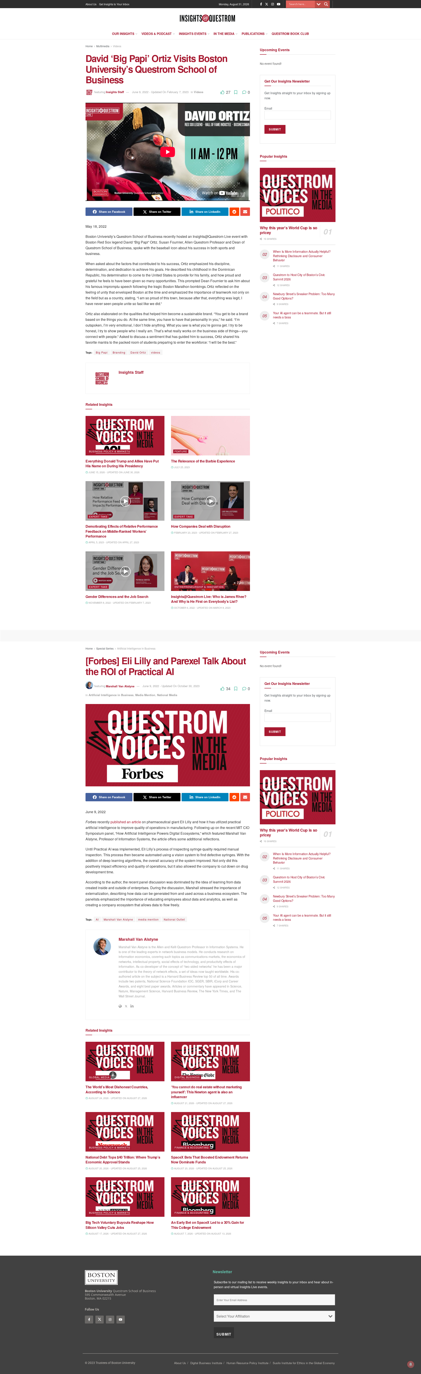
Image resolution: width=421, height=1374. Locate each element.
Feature (181, 451)
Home (89, 46)
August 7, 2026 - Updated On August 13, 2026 (202, 1233)
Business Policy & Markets (109, 451)
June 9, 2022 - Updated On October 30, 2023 (171, 686)
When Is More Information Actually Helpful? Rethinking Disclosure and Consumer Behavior (301, 255)
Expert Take (98, 516)
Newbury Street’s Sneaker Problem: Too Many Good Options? (304, 296)
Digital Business (187, 1077)
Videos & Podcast (156, 33)
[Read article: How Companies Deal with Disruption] (210, 501)
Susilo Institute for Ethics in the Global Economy (304, 1363)
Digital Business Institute (206, 1363)
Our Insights (123, 33)
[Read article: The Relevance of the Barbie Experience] (210, 435)
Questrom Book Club (290, 33)
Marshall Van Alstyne (120, 686)
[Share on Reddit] (234, 212)
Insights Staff (115, 92)
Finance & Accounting (192, 1147)
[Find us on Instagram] (272, 4)
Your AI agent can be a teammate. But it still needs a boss (302, 315)
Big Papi (102, 352)
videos (155, 352)
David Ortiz (138, 352)
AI (97, 919)
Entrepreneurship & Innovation (199, 587)
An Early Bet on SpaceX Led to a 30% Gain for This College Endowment (207, 1225)
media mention (148, 919)
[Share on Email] (245, 212)
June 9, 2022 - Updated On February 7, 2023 (160, 92)
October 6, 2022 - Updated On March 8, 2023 (201, 607)
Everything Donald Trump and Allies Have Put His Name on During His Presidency (122, 463)
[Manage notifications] (410, 1364)
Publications (253, 33)
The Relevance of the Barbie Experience (203, 461)
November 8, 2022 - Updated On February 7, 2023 (119, 602)
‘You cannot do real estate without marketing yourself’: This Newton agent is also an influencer (206, 1091)
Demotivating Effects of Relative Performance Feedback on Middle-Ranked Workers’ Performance (122, 531)
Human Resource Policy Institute (247, 1363)
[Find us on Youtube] (278, 4)
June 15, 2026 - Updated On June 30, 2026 (113, 472)
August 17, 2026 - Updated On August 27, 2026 (117, 1233)
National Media (167, 695)
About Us (91, 4)
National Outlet (174, 919)
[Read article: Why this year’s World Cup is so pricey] (297, 195)
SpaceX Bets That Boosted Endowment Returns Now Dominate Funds (209, 1160)
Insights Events (192, 33)
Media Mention (145, 695)
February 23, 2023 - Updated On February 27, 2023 (205, 532)
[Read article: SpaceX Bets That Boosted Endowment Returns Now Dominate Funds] (210, 1132)
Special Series (105, 648)
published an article (126, 821)
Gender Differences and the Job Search (117, 596)
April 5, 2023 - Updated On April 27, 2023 (113, 542)
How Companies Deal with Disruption (200, 526)
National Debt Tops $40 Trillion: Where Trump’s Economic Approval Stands (123, 1160)
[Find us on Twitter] (266, 4)
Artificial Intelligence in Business (136, 648)
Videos (117, 46)
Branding (119, 352)
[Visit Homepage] (207, 18)
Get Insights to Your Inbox (114, 4)
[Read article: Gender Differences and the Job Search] (125, 571)
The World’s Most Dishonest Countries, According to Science (117, 1089)
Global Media (99, 1077)
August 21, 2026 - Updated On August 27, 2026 (202, 1103)
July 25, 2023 (181, 467)
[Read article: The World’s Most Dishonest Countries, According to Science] (125, 1061)
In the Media (224, 33)
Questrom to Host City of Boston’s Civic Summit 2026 (299, 277)
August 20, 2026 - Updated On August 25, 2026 (117, 1168)
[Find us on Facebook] (261, 4)
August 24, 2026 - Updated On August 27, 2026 (117, 1098)
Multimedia (102, 46)
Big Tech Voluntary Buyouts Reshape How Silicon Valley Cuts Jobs (120, 1225)
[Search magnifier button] (326, 4)
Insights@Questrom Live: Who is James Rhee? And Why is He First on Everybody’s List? (208, 599)
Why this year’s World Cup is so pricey (288, 230)
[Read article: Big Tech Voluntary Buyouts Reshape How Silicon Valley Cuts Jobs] (125, 1197)
